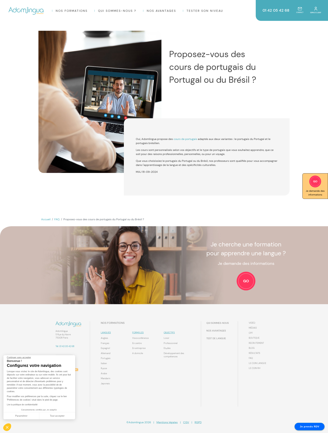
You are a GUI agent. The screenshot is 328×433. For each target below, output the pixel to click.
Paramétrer (21, 415)
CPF (251, 332)
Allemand (105, 353)
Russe (104, 368)
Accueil (46, 219)
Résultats (254, 353)
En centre (137, 343)
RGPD (198, 422)
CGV (186, 422)
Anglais (104, 338)
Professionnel (170, 343)
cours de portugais (185, 139)
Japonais (105, 383)
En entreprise (139, 348)
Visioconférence (140, 338)
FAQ (57, 219)
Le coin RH (254, 368)
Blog (252, 348)
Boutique (254, 337)
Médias (253, 327)
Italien (104, 363)
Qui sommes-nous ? (117, 11)
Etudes (167, 348)
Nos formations (72, 11)
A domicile (137, 353)
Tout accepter (57, 415)
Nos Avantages (161, 11)
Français (105, 343)
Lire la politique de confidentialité (22, 404)
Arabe (104, 373)
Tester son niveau (205, 11)
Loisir (166, 338)
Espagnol (105, 348)
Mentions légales (167, 422)
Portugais (106, 358)
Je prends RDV (309, 426)
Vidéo (252, 322)
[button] (7, 427)
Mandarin (105, 378)
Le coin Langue (257, 363)
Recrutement (256, 343)
